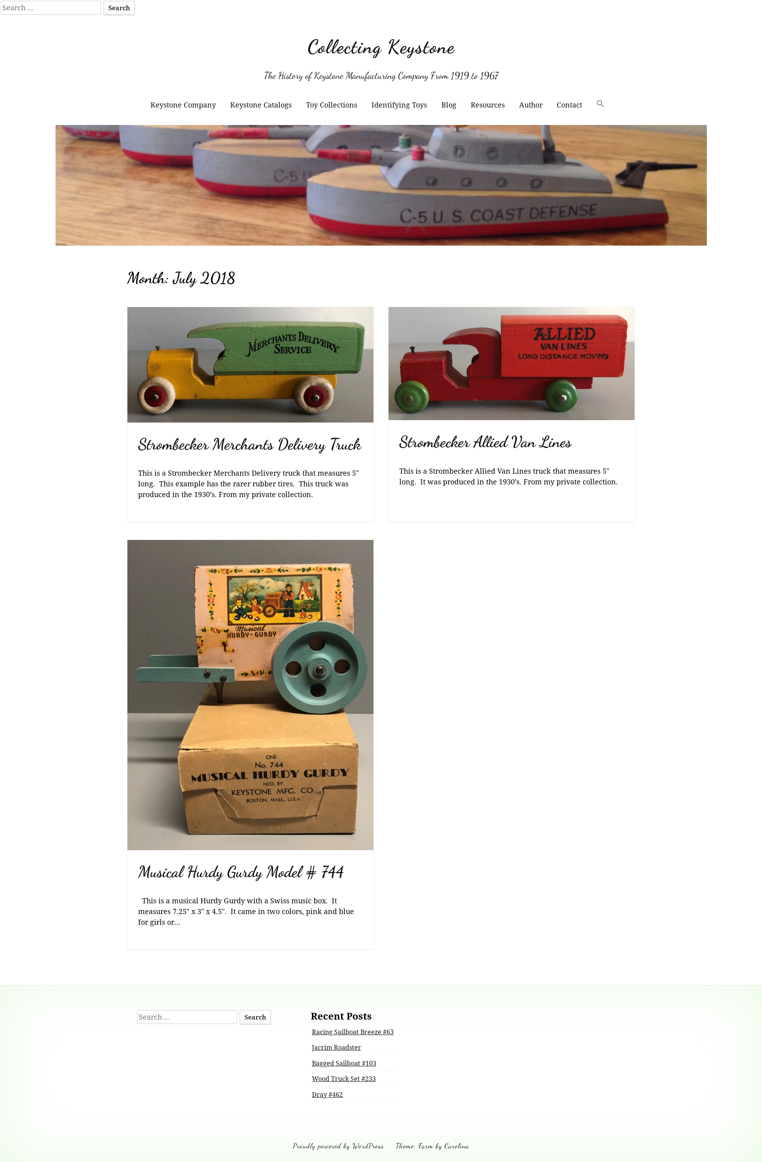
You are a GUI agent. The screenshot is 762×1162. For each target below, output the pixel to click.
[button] (600, 104)
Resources (488, 104)
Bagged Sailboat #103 (344, 1063)
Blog (448, 104)
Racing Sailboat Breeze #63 (353, 1032)
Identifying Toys (399, 104)
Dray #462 (327, 1094)
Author (531, 104)
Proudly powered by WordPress (338, 1145)
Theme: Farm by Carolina (432, 1145)
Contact (569, 104)
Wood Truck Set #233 (344, 1078)
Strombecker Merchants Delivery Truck (249, 444)
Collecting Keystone (381, 46)
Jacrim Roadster (336, 1047)
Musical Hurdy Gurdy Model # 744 (241, 871)
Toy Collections (331, 104)
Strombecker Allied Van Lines (485, 441)
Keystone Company (183, 104)
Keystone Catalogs (261, 104)
